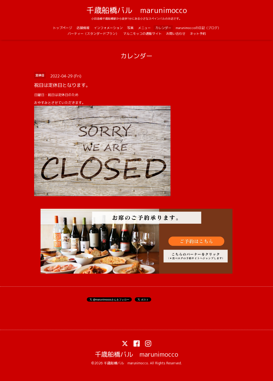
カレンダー (163, 28)
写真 (130, 28)
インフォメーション (108, 28)
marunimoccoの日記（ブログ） (198, 28)
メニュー (144, 28)
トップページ (62, 28)
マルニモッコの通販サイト (142, 33)
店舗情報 (83, 28)
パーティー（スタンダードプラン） (93, 33)
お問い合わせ (175, 33)
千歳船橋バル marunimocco (136, 10)
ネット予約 (198, 33)
